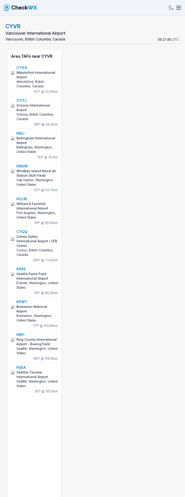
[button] (139, 304)
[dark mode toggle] (171, 7)
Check (24, 7)
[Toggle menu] (179, 8)
